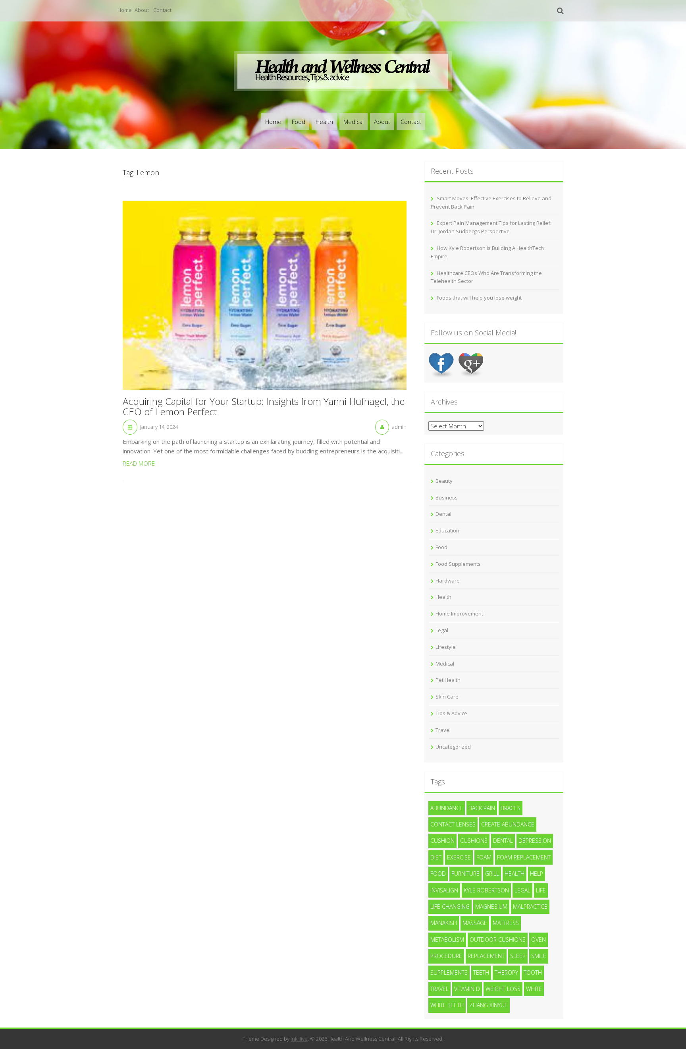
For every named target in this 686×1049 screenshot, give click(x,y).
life (541, 890)
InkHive (299, 1038)
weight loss (503, 989)
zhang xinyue (488, 1005)
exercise (459, 857)
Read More (139, 463)
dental (503, 840)
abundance (446, 808)
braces (510, 808)
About (142, 10)
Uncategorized (453, 746)
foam (483, 857)
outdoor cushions (498, 939)
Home (125, 10)
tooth (533, 972)
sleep (518, 956)
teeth (481, 972)
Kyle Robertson (486, 890)
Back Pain (481, 808)
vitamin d (467, 989)
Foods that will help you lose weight (479, 297)
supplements (449, 972)
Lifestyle (445, 646)
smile (538, 956)
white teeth (447, 1005)
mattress (506, 923)
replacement (486, 956)
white (534, 989)
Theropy (506, 972)
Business (446, 497)
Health (324, 122)
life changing (450, 906)
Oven (538, 939)
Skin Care (447, 696)
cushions (474, 840)
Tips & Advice (451, 713)
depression (534, 840)
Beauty (444, 480)
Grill (492, 873)
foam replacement (524, 857)
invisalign (444, 890)
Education (447, 530)
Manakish (443, 923)
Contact (162, 10)
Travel (443, 730)
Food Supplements (458, 563)
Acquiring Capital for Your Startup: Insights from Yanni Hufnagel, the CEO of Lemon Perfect (264, 407)
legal (522, 890)
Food (298, 122)
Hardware (447, 580)
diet (435, 857)
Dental (443, 513)
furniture (465, 873)
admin (399, 426)
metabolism (447, 939)
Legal (441, 630)
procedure (446, 956)
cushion (442, 840)
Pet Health (448, 679)
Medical (353, 122)
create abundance (507, 824)
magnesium (491, 906)
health (514, 873)
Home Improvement (459, 613)
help (536, 873)
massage (474, 923)
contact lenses (453, 824)
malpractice (530, 906)
